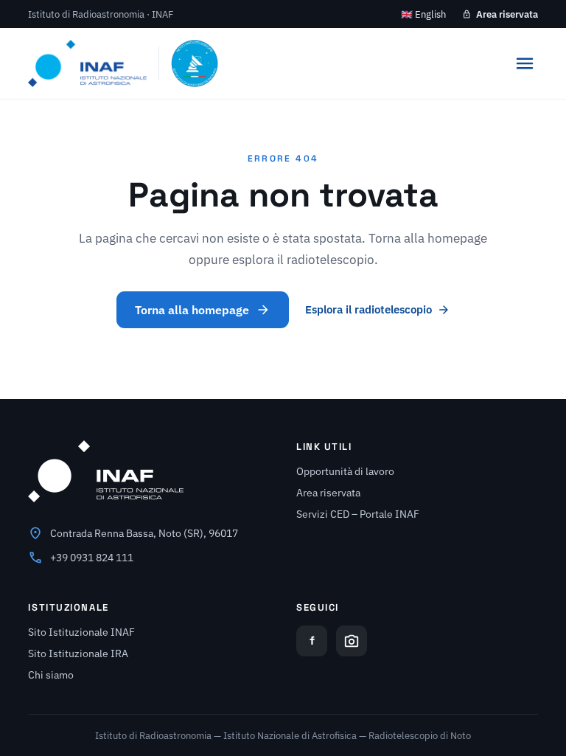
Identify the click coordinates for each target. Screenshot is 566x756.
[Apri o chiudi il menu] (525, 63)
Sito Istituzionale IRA (78, 653)
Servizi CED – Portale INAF (357, 514)
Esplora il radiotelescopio (368, 309)
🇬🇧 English (423, 14)
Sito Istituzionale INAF (81, 632)
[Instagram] (351, 640)
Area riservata (507, 14)
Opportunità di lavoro (345, 471)
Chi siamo (51, 675)
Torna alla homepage (192, 309)
